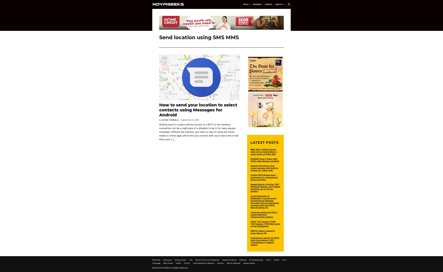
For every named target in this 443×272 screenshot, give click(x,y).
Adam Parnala (170, 120)
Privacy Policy (180, 260)
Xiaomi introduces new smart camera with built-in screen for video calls (264, 168)
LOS (191, 260)
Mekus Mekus (249, 263)
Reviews (257, 4)
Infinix (178, 263)
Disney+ (220, 263)
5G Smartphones (256, 260)
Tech (245, 4)
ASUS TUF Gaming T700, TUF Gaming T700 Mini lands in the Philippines (265, 223)
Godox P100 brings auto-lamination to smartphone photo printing (264, 177)
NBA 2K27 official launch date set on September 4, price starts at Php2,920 (264, 151)
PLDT (268, 260)
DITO (284, 260)
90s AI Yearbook (233, 263)
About (279, 4)
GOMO (276, 260)
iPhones (242, 260)
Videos (268, 4)
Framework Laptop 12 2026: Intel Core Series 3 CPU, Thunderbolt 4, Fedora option (265, 241)
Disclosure (167, 260)
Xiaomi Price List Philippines (207, 260)
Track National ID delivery (203, 263)
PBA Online (168, 263)
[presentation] (249, 4)
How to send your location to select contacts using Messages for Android (198, 109)
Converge (156, 263)
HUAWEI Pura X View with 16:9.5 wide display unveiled (265, 160)
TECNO (187, 263)
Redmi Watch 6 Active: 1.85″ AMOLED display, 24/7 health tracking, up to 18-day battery (265, 188)
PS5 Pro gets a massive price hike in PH (263, 232)
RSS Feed (156, 260)
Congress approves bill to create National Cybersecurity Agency (264, 214)
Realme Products (229, 260)
